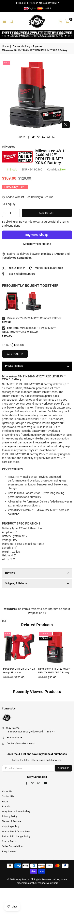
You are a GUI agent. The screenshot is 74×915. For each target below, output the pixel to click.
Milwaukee (8, 146)
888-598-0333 (14, 737)
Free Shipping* (16, 267)
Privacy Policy (9, 816)
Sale (6, 62)
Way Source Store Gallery (16, 811)
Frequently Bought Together (27, 46)
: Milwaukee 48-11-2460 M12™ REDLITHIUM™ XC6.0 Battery (29, 329)
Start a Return (9, 841)
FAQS (5, 801)
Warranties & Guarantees (16, 831)
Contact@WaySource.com (21, 743)
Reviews (10, 572)
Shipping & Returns (16, 583)
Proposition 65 (37, 612)
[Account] (60, 21)
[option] (37, 95)
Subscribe (63, 768)
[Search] (11, 21)
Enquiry (10, 204)
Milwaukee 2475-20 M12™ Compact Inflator (33, 318)
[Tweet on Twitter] (33, 137)
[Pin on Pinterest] (38, 137)
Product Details (14, 366)
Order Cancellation (12, 846)
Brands (6, 806)
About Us (7, 791)
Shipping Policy (10, 826)
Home (5, 46)
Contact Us (8, 796)
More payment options (37, 243)
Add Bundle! (15, 353)
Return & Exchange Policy (16, 836)
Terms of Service (11, 821)
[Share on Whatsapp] (48, 137)
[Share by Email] (53, 137)
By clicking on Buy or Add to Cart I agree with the (35, 223)
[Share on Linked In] (43, 137)
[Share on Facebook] (28, 137)
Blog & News (9, 851)
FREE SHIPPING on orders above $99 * (38, 3)
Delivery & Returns (42, 197)
